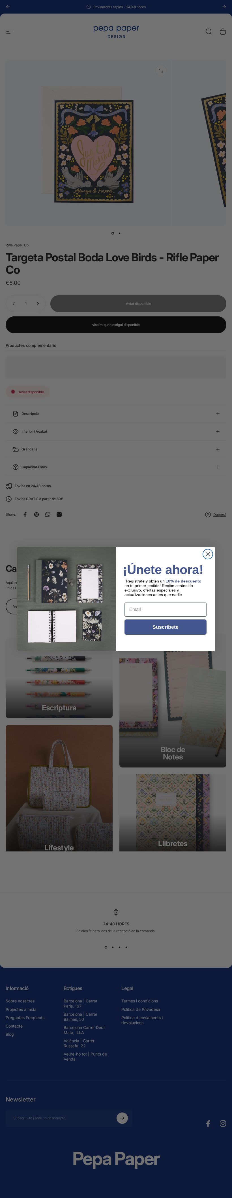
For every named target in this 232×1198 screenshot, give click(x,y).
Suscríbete (165, 627)
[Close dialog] (208, 554)
